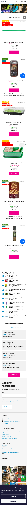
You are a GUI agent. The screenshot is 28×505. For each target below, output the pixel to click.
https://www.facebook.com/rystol (12, 422)
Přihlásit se (7, 407)
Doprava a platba (5, 434)
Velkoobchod (5, 445)
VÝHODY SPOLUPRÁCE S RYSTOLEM (11, 448)
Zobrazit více (14, 374)
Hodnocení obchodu (14, 323)
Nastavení (13, 496)
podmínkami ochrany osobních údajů (13, 401)
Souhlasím (13, 501)
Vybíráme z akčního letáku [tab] (14, 17)
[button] (3, 8)
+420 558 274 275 (8, 420)
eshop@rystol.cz (8, 418)
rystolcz (6, 423)
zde (2, 492)
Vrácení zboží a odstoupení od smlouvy (11, 431)
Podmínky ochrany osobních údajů (9, 438)
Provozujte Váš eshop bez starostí (10, 452)
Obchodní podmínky (6, 436)
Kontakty (4, 433)
